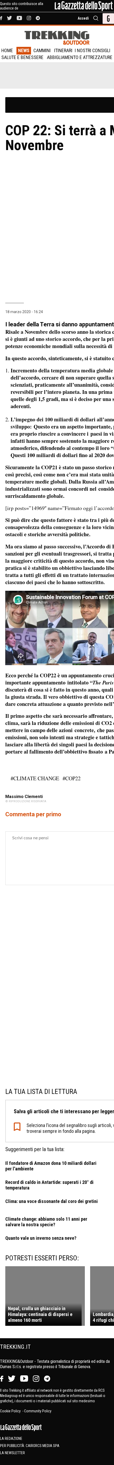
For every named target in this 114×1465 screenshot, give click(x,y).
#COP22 (72, 778)
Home (7, 50)
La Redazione (11, 1438)
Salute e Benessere (22, 57)
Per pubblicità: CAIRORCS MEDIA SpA (29, 1446)
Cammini (42, 50)
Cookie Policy (10, 1411)
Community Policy (37, 1411)
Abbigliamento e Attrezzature (79, 57)
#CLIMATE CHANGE (35, 778)
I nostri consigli (92, 50)
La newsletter (12, 1453)
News (23, 50)
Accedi (83, 18)
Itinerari (63, 50)
